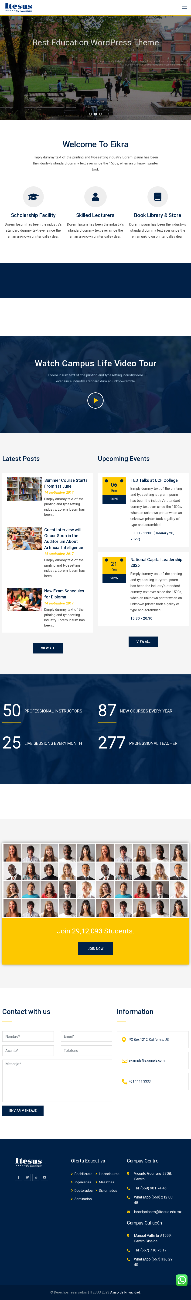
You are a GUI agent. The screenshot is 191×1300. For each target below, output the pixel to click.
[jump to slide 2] (95, 114)
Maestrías (106, 1182)
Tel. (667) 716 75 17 (150, 1250)
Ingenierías (83, 1182)
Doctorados (84, 1190)
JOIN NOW (95, 949)
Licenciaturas (109, 1174)
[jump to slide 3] (100, 114)
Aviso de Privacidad (125, 1292)
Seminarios (83, 1199)
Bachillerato (83, 1174)
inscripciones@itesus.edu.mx (158, 1212)
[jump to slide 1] (90, 114)
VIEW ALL (48, 648)
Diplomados (108, 1190)
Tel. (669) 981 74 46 (150, 1188)
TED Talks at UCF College (154, 480)
